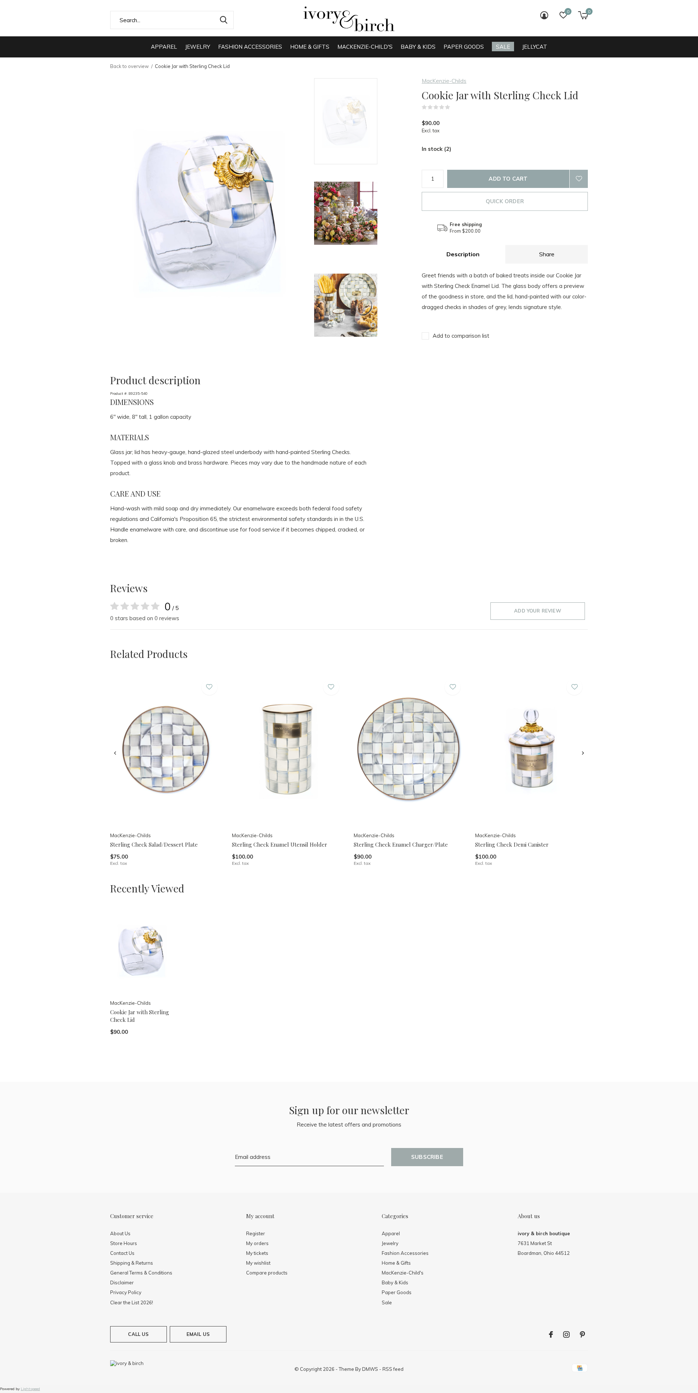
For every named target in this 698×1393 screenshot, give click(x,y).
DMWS (370, 1369)
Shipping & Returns (131, 1263)
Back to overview (129, 66)
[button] (366, 121)
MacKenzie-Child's (365, 46)
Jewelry (197, 46)
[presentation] (115, 753)
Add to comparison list (461, 335)
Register (255, 1233)
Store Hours (123, 1243)
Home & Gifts (309, 46)
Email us (198, 1334)
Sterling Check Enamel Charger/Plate (401, 844)
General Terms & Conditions (141, 1273)
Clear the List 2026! (131, 1302)
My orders (257, 1243)
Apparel (164, 46)
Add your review (537, 611)
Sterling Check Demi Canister (512, 844)
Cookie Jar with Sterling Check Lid (139, 1015)
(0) (455, 107)
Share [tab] (546, 254)
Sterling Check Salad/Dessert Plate (154, 844)
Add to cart (508, 178)
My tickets (257, 1253)
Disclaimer (122, 1282)
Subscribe (427, 1156)
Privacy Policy (125, 1292)
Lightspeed (30, 1388)
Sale (503, 46)
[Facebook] (551, 1334)
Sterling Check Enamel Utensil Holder (279, 844)
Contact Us (122, 1253)
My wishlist (258, 1263)
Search (223, 20)
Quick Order (505, 201)
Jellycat (534, 46)
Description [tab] (463, 254)
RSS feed (393, 1369)
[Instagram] (566, 1334)
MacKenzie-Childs (444, 80)
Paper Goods (464, 46)
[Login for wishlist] (579, 179)
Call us (138, 1334)
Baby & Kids (418, 46)
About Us (120, 1233)
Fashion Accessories (250, 46)
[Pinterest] (582, 1334)
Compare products (267, 1273)
